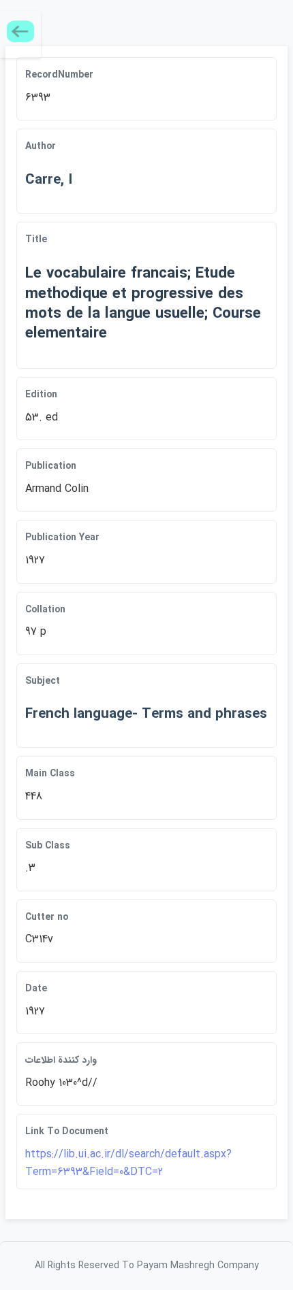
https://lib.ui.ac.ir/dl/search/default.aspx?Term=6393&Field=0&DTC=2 (128, 1163)
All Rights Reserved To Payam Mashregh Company (147, 1265)
